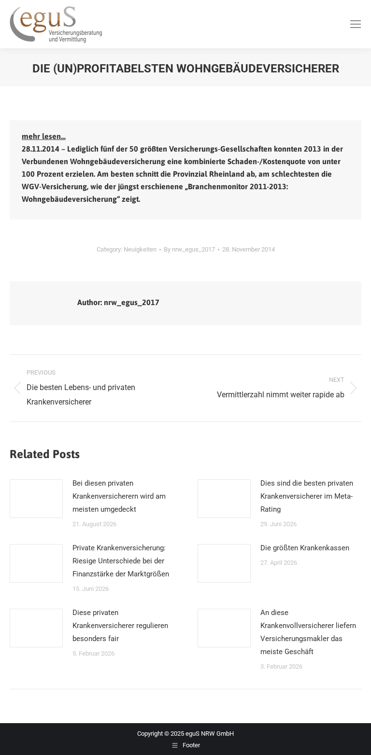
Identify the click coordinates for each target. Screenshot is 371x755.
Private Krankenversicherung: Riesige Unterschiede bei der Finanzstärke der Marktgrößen (120, 561)
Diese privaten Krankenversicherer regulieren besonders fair (120, 625)
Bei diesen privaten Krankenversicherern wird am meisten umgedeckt (119, 496)
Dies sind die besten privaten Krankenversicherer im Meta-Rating (306, 496)
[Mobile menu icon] (355, 24)
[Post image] (36, 498)
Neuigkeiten (140, 249)
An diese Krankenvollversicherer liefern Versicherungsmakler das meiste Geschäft (308, 632)
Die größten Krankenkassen (304, 548)
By (189, 249)
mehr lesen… (44, 136)
